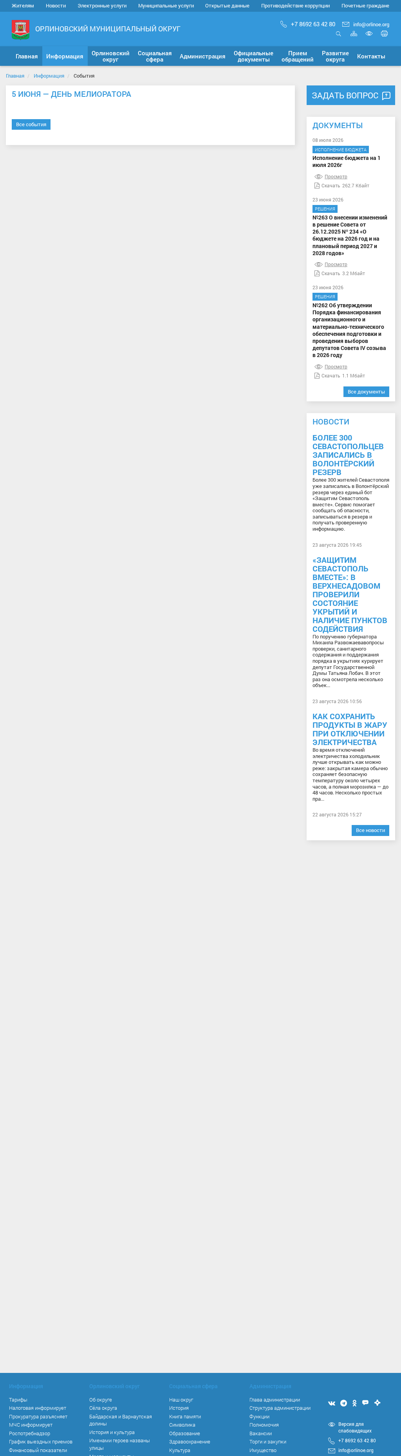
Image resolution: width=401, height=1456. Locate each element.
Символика (182, 1424)
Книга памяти (185, 1416)
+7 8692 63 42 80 (313, 24)
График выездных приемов (40, 1441)
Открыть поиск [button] (338, 37)
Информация (49, 75)
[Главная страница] (20, 29)
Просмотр (336, 176)
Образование (184, 1433)
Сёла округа (103, 1407)
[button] (65, 56)
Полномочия (264, 1424)
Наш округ (181, 1399)
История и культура (112, 1432)
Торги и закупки (267, 1441)
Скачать (331, 185)
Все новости (370, 830)
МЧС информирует (30, 1424)
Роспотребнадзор (29, 1433)
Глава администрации (274, 1399)
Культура (179, 1450)
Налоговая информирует (37, 1407)
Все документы (366, 391)
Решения (325, 209)
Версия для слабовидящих (355, 1427)
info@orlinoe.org (371, 24)
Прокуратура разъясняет (38, 1416)
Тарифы (18, 1399)
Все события (31, 124)
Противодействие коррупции (295, 5)
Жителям (23, 5)
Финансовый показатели (38, 1450)
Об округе (100, 1399)
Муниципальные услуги (166, 5)
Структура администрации (280, 1407)
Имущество (262, 1450)
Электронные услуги (102, 5)
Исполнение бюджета (341, 149)
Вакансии (260, 1433)
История (179, 1407)
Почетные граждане (365, 5)
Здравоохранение (189, 1441)
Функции (259, 1416)
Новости (56, 5)
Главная (15, 75)
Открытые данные (227, 5)
